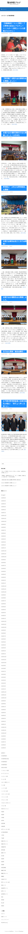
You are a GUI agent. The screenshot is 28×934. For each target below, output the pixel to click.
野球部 (2, 899)
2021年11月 (3, 659)
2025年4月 (3, 539)
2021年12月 (3, 656)
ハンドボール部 (4, 791)
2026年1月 (3, 512)
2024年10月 (3, 556)
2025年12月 (3, 515)
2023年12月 (3, 586)
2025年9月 (3, 524)
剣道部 (2, 814)
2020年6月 (3, 709)
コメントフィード (5, 919)
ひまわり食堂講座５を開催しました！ (9, 482)
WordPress (11, 931)
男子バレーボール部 (5, 882)
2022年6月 (3, 639)
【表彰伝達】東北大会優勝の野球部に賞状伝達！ (11, 479)
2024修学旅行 (4, 761)
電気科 (2, 905)
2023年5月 (3, 606)
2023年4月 (3, 609)
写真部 (2, 811)
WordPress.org (4, 922)
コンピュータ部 (4, 776)
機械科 (2, 876)
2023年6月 (3, 603)
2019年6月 (3, 744)
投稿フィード (4, 916)
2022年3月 (3, 647)
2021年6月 (3, 674)
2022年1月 (3, 653)
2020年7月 (3, 706)
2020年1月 (3, 724)
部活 (2, 896)
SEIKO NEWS (4, 767)
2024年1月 (3, 583)
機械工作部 (3, 870)
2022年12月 (3, 621)
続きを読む (15, 70)
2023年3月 (3, 612)
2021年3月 (3, 683)
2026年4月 (3, 503)
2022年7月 (3, 636)
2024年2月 (3, 580)
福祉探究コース (4, 888)
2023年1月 (3, 618)
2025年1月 (3, 547)
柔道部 (2, 858)
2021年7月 (3, 671)
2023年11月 (3, 589)
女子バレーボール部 (5, 829)
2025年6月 (3, 533)
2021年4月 (3, 680)
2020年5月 (3, 712)
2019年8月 (3, 739)
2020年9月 (3, 700)
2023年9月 (3, 594)
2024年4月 (3, 574)
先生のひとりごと (5, 808)
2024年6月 (3, 568)
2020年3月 (3, 718)
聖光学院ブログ (14, 3)
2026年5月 (3, 500)
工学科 (2, 835)
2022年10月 (3, 627)
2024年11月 (3, 553)
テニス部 (3, 785)
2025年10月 (3, 521)
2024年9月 (3, 559)
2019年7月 (3, 741)
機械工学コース (4, 873)
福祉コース (3, 885)
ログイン (3, 913)
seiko (11, 33)
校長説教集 (3, 867)
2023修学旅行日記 (5, 758)
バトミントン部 (4, 796)
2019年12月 (3, 727)
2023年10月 (3, 592)
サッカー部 (3, 779)
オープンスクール (5, 773)
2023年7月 (3, 600)
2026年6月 (3, 497)
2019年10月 (3, 733)
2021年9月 (3, 665)
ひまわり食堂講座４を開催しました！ (9, 485)
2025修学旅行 (4, 764)
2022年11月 (3, 624)
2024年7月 (3, 565)
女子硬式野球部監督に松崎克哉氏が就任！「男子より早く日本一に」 (15, 403)
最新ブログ (3, 852)
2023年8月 (3, 597)
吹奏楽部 (3, 826)
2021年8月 (3, 668)
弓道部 (2, 838)
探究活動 (3, 849)
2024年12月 (3, 550)
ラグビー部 (3, 805)
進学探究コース (4, 894)
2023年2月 (3, 615)
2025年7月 (3, 530)
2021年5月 (3, 677)
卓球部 (2, 817)
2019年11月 (3, 730)
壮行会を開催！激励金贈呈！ (14, 351)
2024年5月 (3, 571)
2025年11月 (3, 518)
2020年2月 (3, 721)
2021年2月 (3, 686)
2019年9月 (3, 736)
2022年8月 (3, 633)
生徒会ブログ (4, 879)
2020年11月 (3, 694)
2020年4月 (3, 715)
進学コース (3, 891)
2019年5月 (3, 747)
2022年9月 (3, 630)
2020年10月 (3, 697)
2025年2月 (3, 544)
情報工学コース (4, 841)
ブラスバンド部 (4, 799)
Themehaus (21, 931)
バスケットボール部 (5, 794)
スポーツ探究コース (5, 782)
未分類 (2, 855)
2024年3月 (3, 577)
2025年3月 (3, 542)
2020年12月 (3, 692)
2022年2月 (3, 650)
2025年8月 (3, 527)
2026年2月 (3, 509)
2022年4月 (3, 644)
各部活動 (3, 823)
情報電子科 (3, 846)
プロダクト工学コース (5, 802)
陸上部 (2, 902)
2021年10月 (3, 662)
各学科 (2, 820)
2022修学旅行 (4, 755)
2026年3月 (3, 506)
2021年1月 (3, 689)
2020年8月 (3, 703)
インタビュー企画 (5, 770)
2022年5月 (3, 642)
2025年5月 (3, 536)
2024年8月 (3, 562)
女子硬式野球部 (4, 832)
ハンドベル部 (4, 788)
